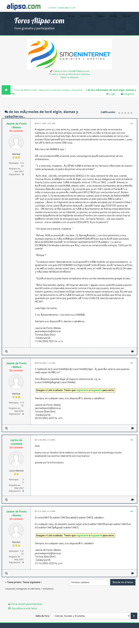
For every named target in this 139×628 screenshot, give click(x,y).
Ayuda (113, 16)
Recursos (45, 90)
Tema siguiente (31, 582)
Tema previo (14, 582)
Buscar (127, 16)
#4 (132, 511)
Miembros (86, 16)
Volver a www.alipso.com (63, 7)
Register (129, 93)
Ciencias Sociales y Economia (67, 90)
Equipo (101, 16)
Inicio (71, 16)
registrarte (82, 390)
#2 (132, 363)
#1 (132, 123)
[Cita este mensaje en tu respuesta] (132, 351)
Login (111, 93)
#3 (132, 440)
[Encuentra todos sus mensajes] (6, 351)
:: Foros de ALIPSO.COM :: (25, 90)
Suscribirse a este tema (24, 608)
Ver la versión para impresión (26, 604)
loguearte (96, 390)
